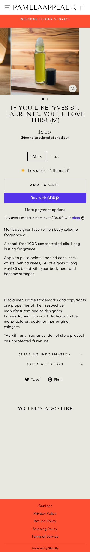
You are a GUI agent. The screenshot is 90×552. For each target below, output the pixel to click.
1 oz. (55, 156)
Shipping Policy (45, 528)
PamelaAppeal (41, 7)
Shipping (26, 137)
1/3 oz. (36, 156)
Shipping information (45, 354)
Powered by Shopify (45, 548)
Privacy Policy (45, 513)
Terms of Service (45, 536)
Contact (45, 505)
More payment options (45, 209)
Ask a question (45, 364)
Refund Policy (45, 521)
